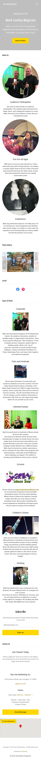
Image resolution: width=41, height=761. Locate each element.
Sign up (20, 632)
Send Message (20, 712)
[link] (9, 4)
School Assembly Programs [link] (20, 756)
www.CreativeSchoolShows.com (27, 489)
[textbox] (20, 625)
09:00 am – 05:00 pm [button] (24, 695)
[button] (37, 4)
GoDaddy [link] (24, 751)
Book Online (20, 40)
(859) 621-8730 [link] (21, 14)
